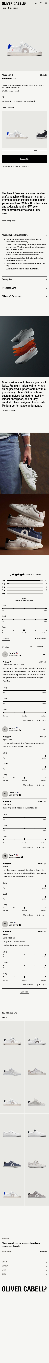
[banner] (24, 3)
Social (4, 1274)
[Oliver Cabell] (14, 3)
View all (4, 1018)
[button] (36, 3)
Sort (31, 647)
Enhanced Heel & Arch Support (25, 101)
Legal (4, 1270)
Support (4, 1262)
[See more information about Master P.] (44, 856)
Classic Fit (8, 101)
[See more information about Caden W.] (44, 654)
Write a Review (41, 639)
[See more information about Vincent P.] (44, 729)
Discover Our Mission (9, 411)
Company (5, 1266)
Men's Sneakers (13, 8)
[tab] (3, 150)
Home (4, 8)
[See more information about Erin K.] (44, 924)
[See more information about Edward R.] (44, 794)
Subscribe (43, 1252)
